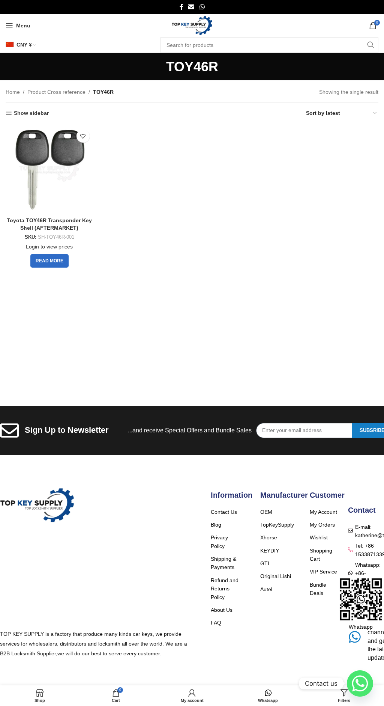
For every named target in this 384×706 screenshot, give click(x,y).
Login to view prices (49, 247)
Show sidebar (31, 113)
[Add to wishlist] (83, 136)
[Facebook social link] (181, 7)
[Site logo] (192, 25)
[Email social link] (191, 7)
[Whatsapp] (360, 683)
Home (13, 92)
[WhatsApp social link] (202, 7)
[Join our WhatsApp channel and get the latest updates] (355, 637)
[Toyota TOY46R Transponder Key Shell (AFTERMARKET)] (49, 170)
